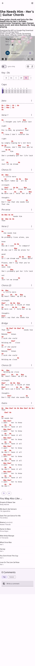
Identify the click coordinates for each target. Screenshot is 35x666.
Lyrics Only (11, 66)
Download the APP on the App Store (16, 31)
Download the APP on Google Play (13, 30)
